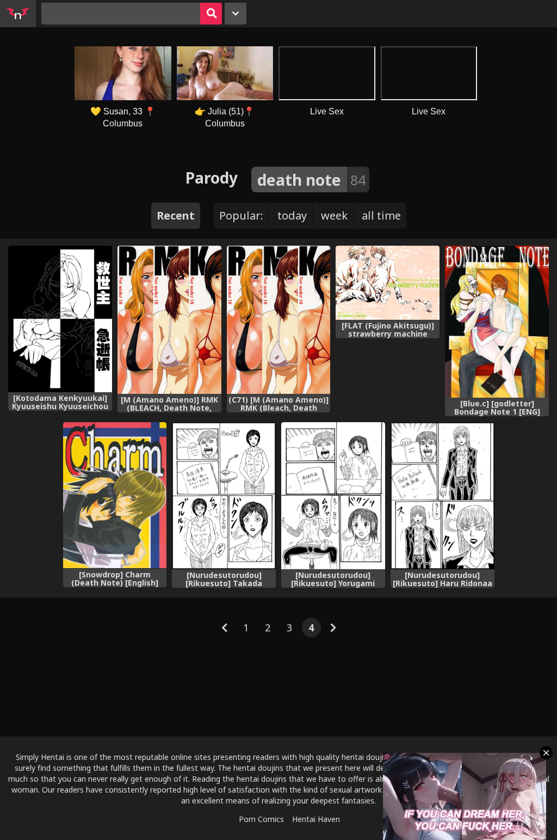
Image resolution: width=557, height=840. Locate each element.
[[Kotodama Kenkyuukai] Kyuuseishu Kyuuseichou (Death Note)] (60, 319)
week (334, 215)
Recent (176, 215)
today (292, 215)
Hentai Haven (316, 819)
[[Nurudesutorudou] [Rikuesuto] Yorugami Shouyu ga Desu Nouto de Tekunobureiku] (333, 495)
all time (381, 215)
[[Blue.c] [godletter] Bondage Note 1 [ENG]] (497, 322)
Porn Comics (261, 819)
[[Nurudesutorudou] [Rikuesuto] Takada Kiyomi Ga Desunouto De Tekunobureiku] (224, 495)
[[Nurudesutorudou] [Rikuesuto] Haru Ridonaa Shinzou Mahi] (442, 495)
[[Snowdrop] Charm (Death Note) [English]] (115, 495)
